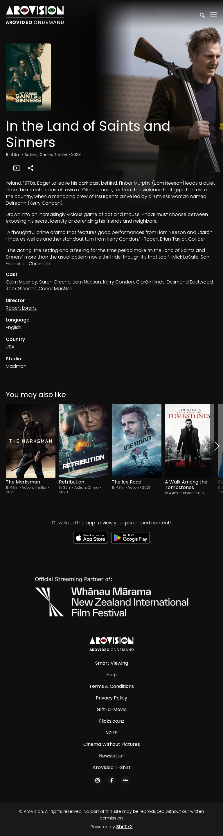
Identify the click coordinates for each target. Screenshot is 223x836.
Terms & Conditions (111, 686)
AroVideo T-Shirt (112, 767)
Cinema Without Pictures (111, 744)
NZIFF (111, 732)
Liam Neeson (87, 282)
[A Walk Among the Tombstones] (190, 441)
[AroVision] (111, 644)
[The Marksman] (30, 441)
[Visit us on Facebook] (111, 780)
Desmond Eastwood (190, 282)
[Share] (30, 168)
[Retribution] (84, 441)
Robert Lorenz (21, 308)
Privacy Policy (111, 698)
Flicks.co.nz (111, 721)
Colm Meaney (21, 282)
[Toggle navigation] (213, 15)
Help (111, 674)
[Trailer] (16, 168)
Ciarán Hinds (150, 282)
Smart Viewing (111, 663)
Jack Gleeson (21, 288)
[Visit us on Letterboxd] (125, 780)
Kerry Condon (118, 282)
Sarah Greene (55, 282)
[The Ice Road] (136, 441)
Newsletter (111, 756)
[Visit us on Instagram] (97, 780)
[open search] (202, 15)
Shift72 (124, 826)
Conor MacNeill (55, 288)
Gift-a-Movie (112, 709)
